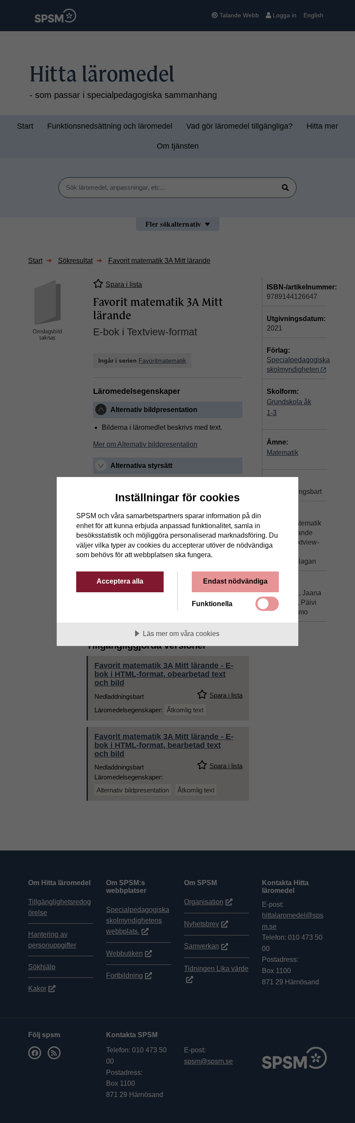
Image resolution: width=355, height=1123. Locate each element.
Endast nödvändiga (235, 581)
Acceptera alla (120, 581)
